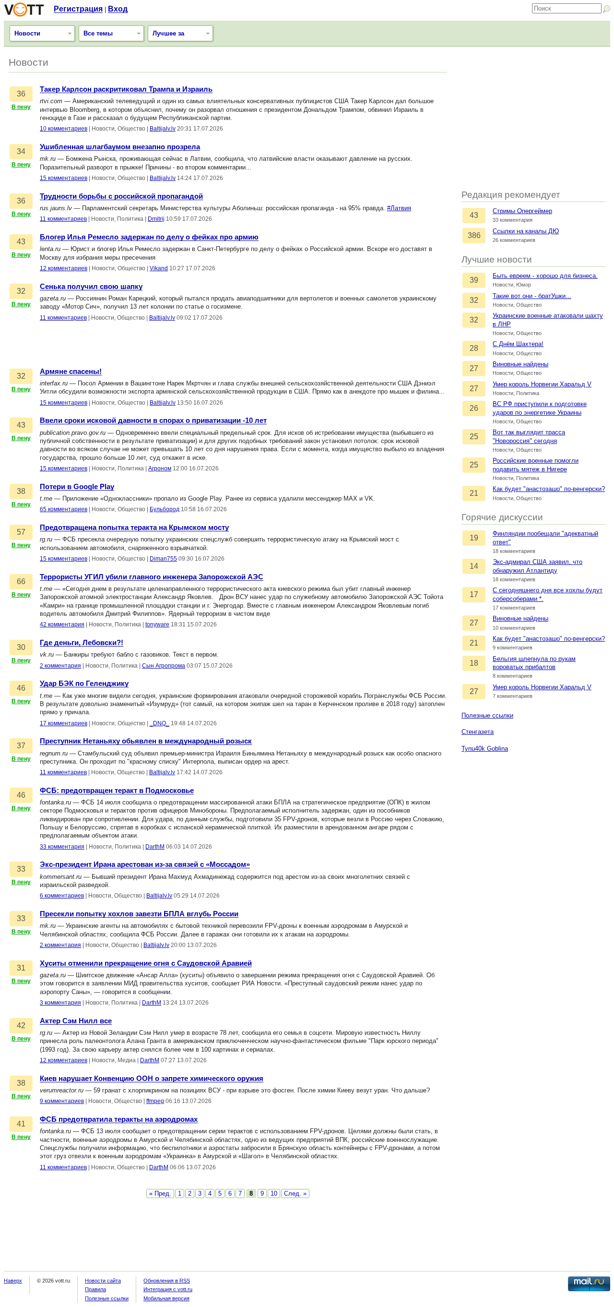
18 (474, 663)
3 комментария (60, 1002)
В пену (21, 107)
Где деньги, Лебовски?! (81, 643)
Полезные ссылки (487, 715)
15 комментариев (63, 178)
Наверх (13, 1280)
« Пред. (160, 1193)
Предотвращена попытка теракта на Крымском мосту (134, 527)
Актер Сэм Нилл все (76, 1021)
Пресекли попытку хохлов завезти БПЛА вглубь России (139, 914)
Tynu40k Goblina (484, 748)
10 (274, 1193)
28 (474, 348)
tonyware (157, 624)
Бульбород (164, 509)
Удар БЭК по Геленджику (84, 683)
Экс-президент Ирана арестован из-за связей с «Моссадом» (145, 864)
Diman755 (163, 558)
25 (474, 436)
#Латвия (399, 208)
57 (21, 532)
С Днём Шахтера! (518, 344)
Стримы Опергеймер (522, 211)
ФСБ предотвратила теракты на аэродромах (119, 1119)
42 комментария (62, 624)
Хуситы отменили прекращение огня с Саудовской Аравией (146, 963)
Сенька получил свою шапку (91, 286)
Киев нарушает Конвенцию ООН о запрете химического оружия (151, 1078)
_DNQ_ (159, 723)
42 (21, 1025)
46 (21, 688)
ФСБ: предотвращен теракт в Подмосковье (117, 790)
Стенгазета (477, 731)
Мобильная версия (166, 1298)
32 (474, 300)
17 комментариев (63, 723)
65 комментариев (63, 509)
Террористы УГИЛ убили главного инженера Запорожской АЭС (151, 577)
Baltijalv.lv (163, 128)
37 (21, 746)
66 (21, 581)
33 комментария (62, 846)
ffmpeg (155, 1101)
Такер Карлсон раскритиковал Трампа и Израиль (126, 89)
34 (21, 151)
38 (21, 491)
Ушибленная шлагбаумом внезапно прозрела (120, 147)
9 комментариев (62, 1101)
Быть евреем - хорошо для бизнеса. (545, 275)
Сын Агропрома (163, 665)
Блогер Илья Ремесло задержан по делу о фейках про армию (149, 237)
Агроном (159, 468)
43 (474, 215)
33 (21, 869)
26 (474, 408)
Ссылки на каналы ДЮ (526, 231)
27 (474, 368)
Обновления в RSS (166, 1280)
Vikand (159, 268)
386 (474, 235)
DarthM (155, 846)
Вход (118, 9)
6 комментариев (62, 895)
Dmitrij (156, 219)
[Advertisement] (533, 119)
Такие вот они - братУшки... (532, 296)
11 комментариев (63, 219)
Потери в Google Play (77, 487)
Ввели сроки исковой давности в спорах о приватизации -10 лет (153, 420)
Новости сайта (103, 1280)
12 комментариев (63, 268)
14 (474, 566)
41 (21, 1124)
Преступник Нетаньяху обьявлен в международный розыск (146, 741)
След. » (295, 1193)
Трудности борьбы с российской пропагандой (121, 196)
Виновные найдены (520, 364)
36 (21, 94)
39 (474, 280)
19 (474, 538)
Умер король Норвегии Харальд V (542, 384)
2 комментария (60, 665)
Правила (95, 1289)
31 (21, 968)
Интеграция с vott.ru (167, 1289)
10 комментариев (63, 128)
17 (474, 594)
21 (474, 493)
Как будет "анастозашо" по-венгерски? (549, 488)
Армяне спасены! (71, 371)
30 (21, 647)
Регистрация (78, 9)
